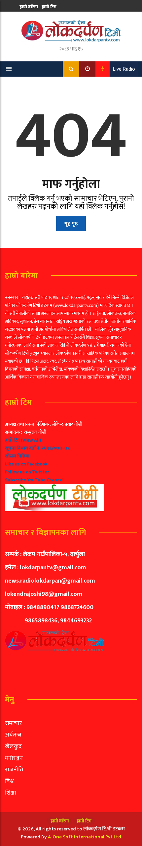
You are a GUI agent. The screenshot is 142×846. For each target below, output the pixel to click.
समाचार (13, 723)
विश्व (9, 781)
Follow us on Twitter (27, 472)
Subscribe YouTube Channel (34, 480)
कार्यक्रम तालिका (33, 19)
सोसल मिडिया (17, 456)
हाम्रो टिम (49, 7)
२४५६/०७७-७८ (55, 448)
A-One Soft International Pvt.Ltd (84, 837)
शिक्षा (10, 793)
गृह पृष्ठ (71, 223)
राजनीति (14, 770)
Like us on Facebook (26, 464)
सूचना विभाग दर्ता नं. (22, 448)
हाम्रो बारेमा (28, 7)
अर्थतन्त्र (13, 735)
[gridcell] (71, 465)
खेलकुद (13, 746)
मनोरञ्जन (14, 758)
